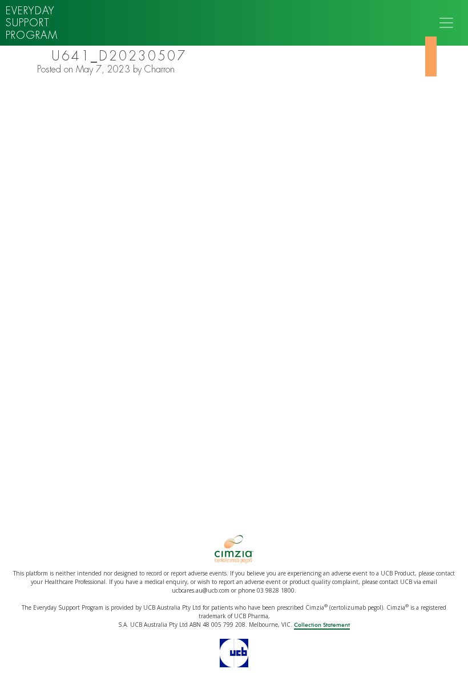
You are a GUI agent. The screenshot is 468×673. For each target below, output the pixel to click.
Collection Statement (322, 625)
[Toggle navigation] (446, 22)
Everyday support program (32, 23)
